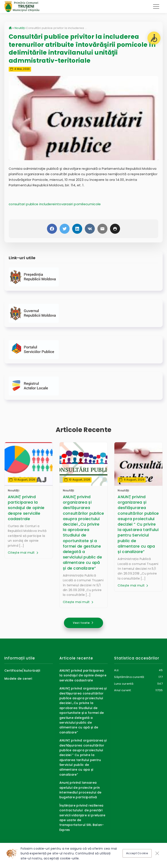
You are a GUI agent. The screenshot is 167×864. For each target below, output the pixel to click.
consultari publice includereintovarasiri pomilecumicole (55, 204)
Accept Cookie (137, 853)
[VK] (90, 229)
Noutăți (20, 28)
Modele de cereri (18, 678)
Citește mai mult (22, 552)
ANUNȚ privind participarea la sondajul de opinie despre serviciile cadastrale (26, 507)
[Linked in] (77, 229)
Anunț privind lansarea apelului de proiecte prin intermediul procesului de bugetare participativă (80, 789)
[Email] (102, 229)
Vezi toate (82, 623)
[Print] (115, 229)
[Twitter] (65, 229)
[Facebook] (52, 229)
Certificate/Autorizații (22, 670)
